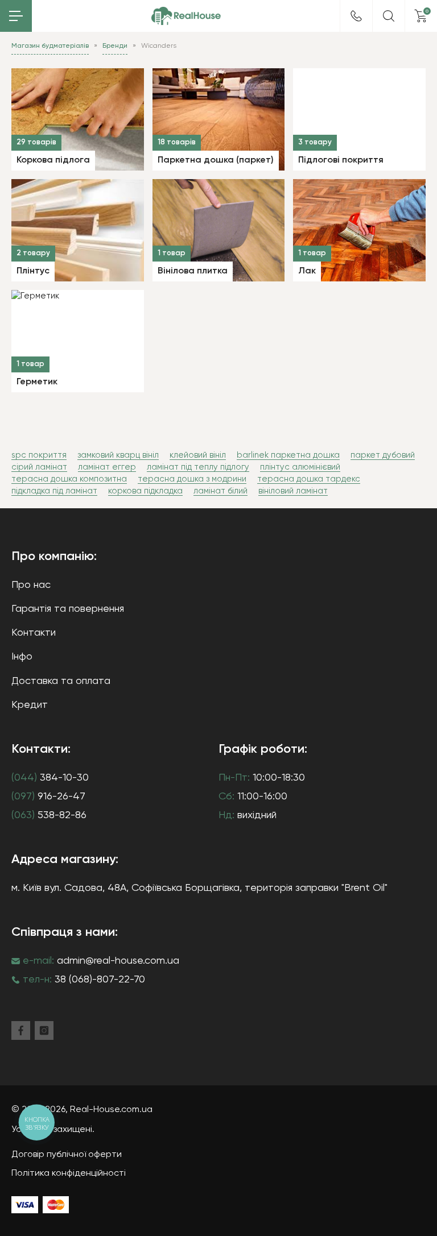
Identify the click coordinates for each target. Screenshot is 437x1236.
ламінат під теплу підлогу (198, 467)
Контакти (33, 633)
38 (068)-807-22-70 (100, 979)
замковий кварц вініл (118, 455)
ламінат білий (220, 491)
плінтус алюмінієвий (300, 467)
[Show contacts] (356, 16)
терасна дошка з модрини (192, 479)
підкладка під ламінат (54, 491)
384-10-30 (50, 778)
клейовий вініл (198, 455)
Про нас (31, 585)
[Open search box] (389, 16)
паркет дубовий (383, 455)
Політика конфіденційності (68, 1173)
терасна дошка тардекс (308, 479)
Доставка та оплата (60, 681)
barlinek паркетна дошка (288, 455)
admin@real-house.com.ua (118, 961)
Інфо (21, 657)
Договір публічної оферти (66, 1154)
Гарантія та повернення (67, 609)
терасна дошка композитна (69, 479)
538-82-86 (48, 815)
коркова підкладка (145, 491)
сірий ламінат (39, 467)
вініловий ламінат (293, 491)
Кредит (29, 705)
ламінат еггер (107, 467)
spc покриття (39, 455)
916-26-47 (48, 796)
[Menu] (16, 16)
